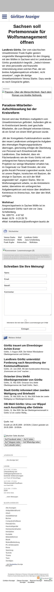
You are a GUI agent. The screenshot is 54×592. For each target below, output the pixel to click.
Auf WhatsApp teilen (31, 442)
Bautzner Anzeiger (36, 580)
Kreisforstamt (9, 240)
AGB (36, 574)
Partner (24, 574)
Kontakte (9, 534)
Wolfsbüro (33, 242)
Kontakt (31, 574)
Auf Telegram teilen (12, 442)
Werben (18, 574)
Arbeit (8, 513)
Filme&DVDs (10, 523)
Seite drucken (18, 436)
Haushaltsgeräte (12, 526)
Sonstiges (9, 560)
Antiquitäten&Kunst (13, 510)
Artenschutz (22, 242)
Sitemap (32, 576)
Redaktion (11, 574)
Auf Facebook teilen (13, 439)
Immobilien (10, 531)
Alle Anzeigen (11, 508)
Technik (8, 553)
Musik (8, 539)
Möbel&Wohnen (12, 537)
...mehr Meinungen (12, 496)
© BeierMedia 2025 (42, 576)
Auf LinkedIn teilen (12, 445)
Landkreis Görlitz (31, 237)
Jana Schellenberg (32, 240)
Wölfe (19, 240)
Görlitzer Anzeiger (9, 580)
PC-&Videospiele (12, 545)
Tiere (8, 558)
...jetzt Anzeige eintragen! (14, 564)
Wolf (20, 237)
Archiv (26, 576)
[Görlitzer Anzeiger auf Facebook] (44, 578)
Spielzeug (9, 550)
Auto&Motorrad (11, 515)
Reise (8, 547)
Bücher (8, 518)
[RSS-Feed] (38, 578)
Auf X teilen (28, 439)
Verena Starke (9, 237)
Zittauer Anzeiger (22, 580)
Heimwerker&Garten (13, 529)
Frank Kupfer (9, 242)
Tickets (8, 555)
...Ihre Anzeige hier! (12, 460)
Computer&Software (13, 521)
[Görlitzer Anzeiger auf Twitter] (50, 578)
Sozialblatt (31, 582)
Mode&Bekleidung (13, 542)
